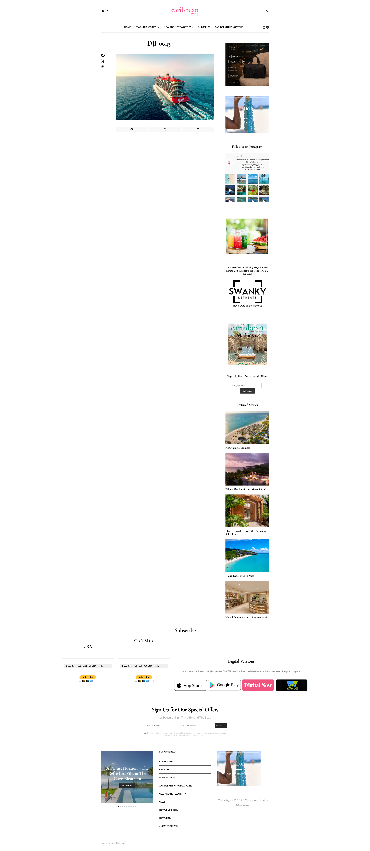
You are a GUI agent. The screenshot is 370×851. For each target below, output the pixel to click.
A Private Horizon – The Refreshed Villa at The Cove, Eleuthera (127, 773)
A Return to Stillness (237, 448)
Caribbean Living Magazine (175, 785)
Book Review (167, 777)
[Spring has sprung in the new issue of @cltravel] (242, 179)
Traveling (165, 818)
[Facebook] (103, 11)
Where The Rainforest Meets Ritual (245, 489)
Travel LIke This (168, 809)
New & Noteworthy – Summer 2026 (246, 617)
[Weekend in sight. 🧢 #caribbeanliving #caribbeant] (230, 201)
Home (127, 27)
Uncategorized (168, 826)
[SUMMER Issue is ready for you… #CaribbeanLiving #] (230, 179)
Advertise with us (247, 354)
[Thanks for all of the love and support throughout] (242, 190)
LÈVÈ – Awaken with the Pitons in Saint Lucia (245, 532)
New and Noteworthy (177, 27)
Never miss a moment (247, 241)
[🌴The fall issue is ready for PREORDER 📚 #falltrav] (264, 190)
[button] (119, 806)
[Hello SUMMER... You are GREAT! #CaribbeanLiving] (264, 201)
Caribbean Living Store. (238, 773)
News (162, 802)
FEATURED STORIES (146, 27)
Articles (164, 769)
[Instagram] (108, 11)
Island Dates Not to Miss (239, 576)
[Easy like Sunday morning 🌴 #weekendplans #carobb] (264, 179)
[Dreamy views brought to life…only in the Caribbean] (230, 190)
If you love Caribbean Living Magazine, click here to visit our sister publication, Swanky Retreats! (247, 271)
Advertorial (167, 761)
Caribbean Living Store (229, 27)
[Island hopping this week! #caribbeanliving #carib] (253, 201)
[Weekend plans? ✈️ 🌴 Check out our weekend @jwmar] (253, 179)
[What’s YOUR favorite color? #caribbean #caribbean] (242, 201)
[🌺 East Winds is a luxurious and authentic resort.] (253, 190)
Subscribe (204, 27)
